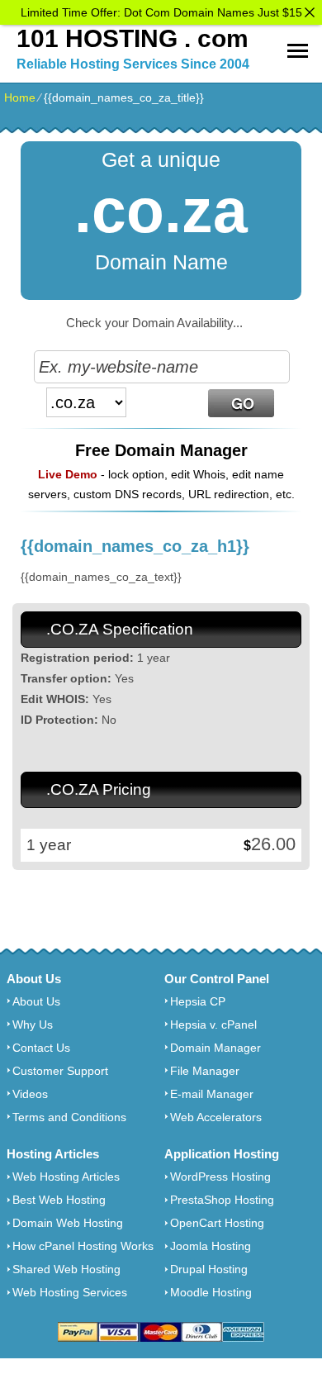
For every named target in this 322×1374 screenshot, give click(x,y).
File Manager (204, 1070)
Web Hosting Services (69, 1292)
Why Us (32, 1024)
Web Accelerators (216, 1117)
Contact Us (41, 1047)
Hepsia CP (197, 1001)
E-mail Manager (211, 1094)
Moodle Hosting (211, 1292)
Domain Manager (215, 1047)
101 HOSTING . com (133, 38)
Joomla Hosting (210, 1246)
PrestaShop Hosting (222, 1199)
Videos (30, 1094)
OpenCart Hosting (217, 1222)
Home (20, 97)
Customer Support (60, 1070)
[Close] (309, 12)
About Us (36, 1001)
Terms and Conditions (69, 1117)
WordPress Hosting (220, 1176)
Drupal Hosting (209, 1269)
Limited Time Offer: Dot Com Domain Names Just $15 (161, 12)
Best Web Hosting (59, 1199)
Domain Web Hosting (67, 1222)
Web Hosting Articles (66, 1176)
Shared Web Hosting (66, 1269)
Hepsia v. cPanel (213, 1024)
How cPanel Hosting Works (83, 1246)
